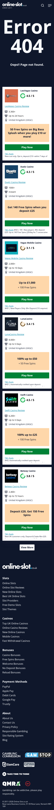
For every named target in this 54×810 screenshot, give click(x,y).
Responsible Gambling (15, 731)
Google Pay (8, 699)
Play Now (27, 147)
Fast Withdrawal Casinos (16, 640)
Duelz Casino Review (15, 182)
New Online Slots (11, 592)
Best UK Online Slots (13, 596)
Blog (4, 740)
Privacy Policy (10, 727)
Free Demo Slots (11, 605)
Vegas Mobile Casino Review (19, 258)
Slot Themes (9, 609)
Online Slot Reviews (13, 587)
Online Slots (9, 583)
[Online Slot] (14, 5)
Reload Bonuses (11, 672)
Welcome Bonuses (12, 663)
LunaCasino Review (14, 334)
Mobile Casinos (11, 636)
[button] (42, 5)
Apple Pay (8, 691)
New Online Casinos (13, 632)
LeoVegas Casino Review (17, 106)
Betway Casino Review (16, 486)
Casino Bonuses (11, 655)
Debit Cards (9, 695)
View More (27, 547)
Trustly (6, 704)
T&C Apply (9, 154)
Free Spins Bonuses (13, 659)
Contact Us (8, 722)
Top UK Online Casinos (15, 623)
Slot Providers (10, 600)
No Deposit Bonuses (14, 668)
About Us (7, 718)
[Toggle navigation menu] (50, 5)
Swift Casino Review (15, 410)
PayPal (6, 686)
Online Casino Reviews (15, 627)
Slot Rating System (12, 735)
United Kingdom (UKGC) (21, 120)
